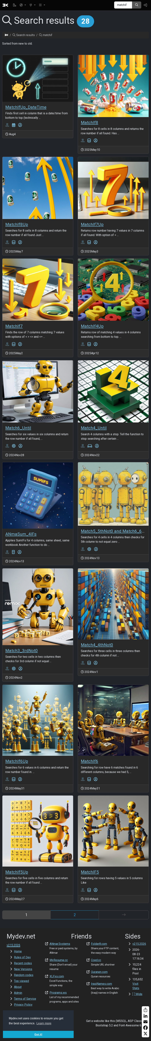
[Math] (13, 552)
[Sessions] (89, 446)
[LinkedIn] (145, 1016)
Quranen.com (99, 972)
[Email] (145, 1022)
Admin (18, 993)
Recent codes (23, 963)
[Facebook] (145, 1028)
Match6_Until (18, 427)
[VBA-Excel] (7, 125)
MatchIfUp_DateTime (25, 107)
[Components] (14, 446)
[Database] (89, 140)
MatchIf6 (89, 761)
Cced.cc (96, 960)
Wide (138, 994)
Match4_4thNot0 (97, 644)
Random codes (23, 975)
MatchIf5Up (16, 872)
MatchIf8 (89, 122)
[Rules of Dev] (14, 5)
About (18, 987)
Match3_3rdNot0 (21, 650)
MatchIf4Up (92, 326)
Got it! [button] (38, 1034)
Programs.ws (58, 992)
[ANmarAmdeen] (20, 125)
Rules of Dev (22, 957)
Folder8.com (99, 944)
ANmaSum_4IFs (20, 534)
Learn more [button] (43, 1023)
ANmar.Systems (60, 944)
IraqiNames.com (101, 984)
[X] (145, 1034)
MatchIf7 (14, 326)
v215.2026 (139, 944)
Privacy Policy (23, 1004)
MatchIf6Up (16, 761)
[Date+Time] (13, 125)
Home (18, 951)
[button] (22, 5)
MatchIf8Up (16, 224)
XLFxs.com (57, 976)
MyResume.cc (59, 960)
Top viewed (21, 981)
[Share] (145, 1010)
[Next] (124, 914)
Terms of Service (25, 998)
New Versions (23, 969)
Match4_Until (94, 427)
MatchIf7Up (92, 224)
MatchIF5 (90, 872)
